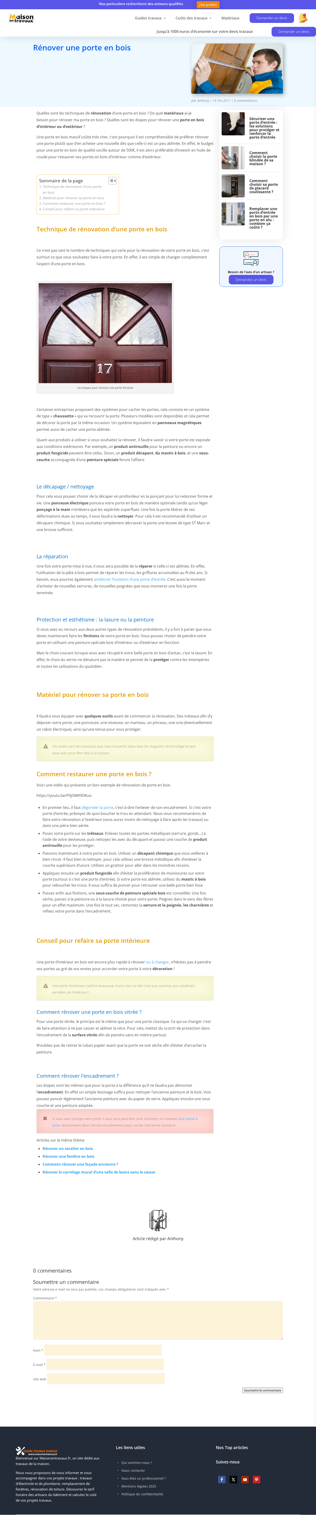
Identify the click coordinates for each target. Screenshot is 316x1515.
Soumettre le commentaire (262, 1390)
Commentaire (45, 1298)
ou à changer (157, 962)
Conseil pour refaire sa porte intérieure (74, 209)
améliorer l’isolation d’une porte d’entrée (129, 579)
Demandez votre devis (68, 68)
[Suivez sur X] (233, 1479)
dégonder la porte (97, 807)
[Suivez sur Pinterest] (256, 1479)
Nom (38, 1350)
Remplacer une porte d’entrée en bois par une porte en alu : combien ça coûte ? (263, 218)
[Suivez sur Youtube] (245, 1479)
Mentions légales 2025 (138, 1486)
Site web (39, 1379)
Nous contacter (133, 1470)
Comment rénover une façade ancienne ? (80, 1164)
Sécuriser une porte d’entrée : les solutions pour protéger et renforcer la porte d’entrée (264, 128)
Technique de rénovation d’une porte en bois (72, 189)
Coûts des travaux (192, 18)
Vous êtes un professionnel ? (143, 1478)
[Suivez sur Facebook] (222, 1479)
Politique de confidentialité (142, 1494)
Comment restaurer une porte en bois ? (74, 203)
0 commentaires (245, 100)
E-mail (39, 1365)
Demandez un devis (251, 279)
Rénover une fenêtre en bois (68, 1156)
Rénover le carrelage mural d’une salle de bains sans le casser (99, 1172)
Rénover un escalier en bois (68, 1148)
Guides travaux (148, 18)
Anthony (203, 100)
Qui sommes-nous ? (136, 1462)
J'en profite (208, 5)
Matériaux (230, 18)
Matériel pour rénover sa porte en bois (73, 198)
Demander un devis (272, 18)
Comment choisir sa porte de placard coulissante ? (263, 186)
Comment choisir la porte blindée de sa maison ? (263, 158)
